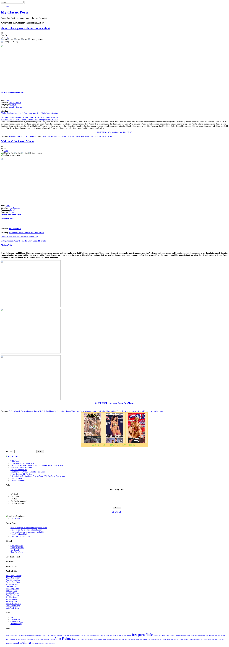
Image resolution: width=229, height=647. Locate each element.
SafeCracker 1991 (198, 639)
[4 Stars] (24, 39)
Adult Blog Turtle (12, 589)
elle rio (121, 635)
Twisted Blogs (11, 586)
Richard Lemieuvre (21, 237)
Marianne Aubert (21, 113)
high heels (211, 635)
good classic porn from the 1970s (193, 635)
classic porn (62, 635)
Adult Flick (17, 635)
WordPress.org (16, 624)
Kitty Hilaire (41, 113)
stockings (24, 642)
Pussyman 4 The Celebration (21, 468)
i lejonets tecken (31, 639)
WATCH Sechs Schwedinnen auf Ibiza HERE (114, 132)
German (13, 105)
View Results (117, 512)
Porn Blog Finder (12, 595)
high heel (205, 635)
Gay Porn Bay (15, 550)
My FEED (16, 456)
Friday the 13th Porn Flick (20, 536)
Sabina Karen (7, 237)
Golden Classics (179, 635)
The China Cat (36, 643)
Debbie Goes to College (87, 635)
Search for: (10, 451)
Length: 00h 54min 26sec (11, 214)
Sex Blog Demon (12, 593)
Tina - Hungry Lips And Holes (22, 463)
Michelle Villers (7, 245)
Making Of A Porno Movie (17, 141)
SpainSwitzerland (15, 107)
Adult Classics (10, 635)
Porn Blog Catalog (13, 580)
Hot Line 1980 (219, 635)
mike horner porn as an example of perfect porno (28, 528)
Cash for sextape (16, 546)
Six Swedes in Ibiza (106, 136)
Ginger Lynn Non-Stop (168, 635)
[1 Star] (4, 39)
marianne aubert (68, 136)
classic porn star (70, 635)
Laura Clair (28, 233)
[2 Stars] (10, 39)
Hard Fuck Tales (16, 552)
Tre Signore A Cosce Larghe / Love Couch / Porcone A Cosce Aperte (36, 465)
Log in (13, 617)
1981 (8, 100)
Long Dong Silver (86, 639)
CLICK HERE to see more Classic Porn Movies (114, 403)
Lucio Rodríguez (40, 120)
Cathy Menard (7, 241)
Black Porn (46, 136)
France (11, 212)
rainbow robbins (188, 639)
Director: (4, 229)
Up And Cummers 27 (18, 470)
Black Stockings (54, 635)
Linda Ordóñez (52, 113)
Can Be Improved (20, 501)
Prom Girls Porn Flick (18, 534)
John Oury (27, 241)
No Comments (18, 504)
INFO (8, 6)
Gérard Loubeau (15, 103)
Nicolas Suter (52, 120)
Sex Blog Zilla (11, 601)
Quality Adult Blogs (13, 582)
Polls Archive (15, 518)
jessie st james (50, 639)
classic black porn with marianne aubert (25, 28)
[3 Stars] (17, 39)
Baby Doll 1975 (38, 635)
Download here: (7, 218)
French (12, 210)
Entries (15, 619)
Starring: (4, 233)
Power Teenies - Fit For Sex (21, 474)
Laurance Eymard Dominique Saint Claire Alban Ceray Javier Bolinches (29, 117)
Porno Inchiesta (16, 478)
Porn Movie (180, 639)
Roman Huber (28, 120)
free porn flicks (142, 634)
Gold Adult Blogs (12, 608)
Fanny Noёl (18, 241)
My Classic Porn (14, 12)
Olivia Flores (39, 233)
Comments (16, 621)
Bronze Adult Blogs (13, 604)
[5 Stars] (31, 39)
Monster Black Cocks (144, 639)
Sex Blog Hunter (12, 584)
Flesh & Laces (127, 635)
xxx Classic (52, 643)
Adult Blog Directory (14, 576)
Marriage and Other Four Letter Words (127, 639)
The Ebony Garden (17, 480)
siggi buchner (14, 643)
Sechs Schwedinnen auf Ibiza (12, 92)
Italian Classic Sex (41, 639)
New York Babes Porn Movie (158, 639)
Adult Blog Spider (13, 578)
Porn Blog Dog (11, 591)
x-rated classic (44, 643)
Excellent (17, 496)
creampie (77, 635)
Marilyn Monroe (111, 639)
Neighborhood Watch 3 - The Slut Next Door (27, 472)
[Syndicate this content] (8, 456)
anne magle (30, 635)
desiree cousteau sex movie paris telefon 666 (106, 635)
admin (6, 37)
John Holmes (63, 638)
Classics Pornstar (27, 411)
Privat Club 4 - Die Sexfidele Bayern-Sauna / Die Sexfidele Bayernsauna (37, 476)
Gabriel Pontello (39, 241)
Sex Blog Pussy (12, 599)
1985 (8, 206)
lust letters (94, 639)
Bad (15, 499)
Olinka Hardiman (7, 113)
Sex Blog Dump (12, 597)
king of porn (76, 639)
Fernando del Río (7, 120)
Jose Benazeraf (14, 208)
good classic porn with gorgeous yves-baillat (27, 532)
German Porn (56, 136)
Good (15, 494)
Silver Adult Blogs (13, 606)
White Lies (14, 461)
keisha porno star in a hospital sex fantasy (26, 530)
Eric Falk (18, 120)
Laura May (32, 113)
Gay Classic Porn (17, 548)
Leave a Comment (29, 136)
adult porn (24, 635)
